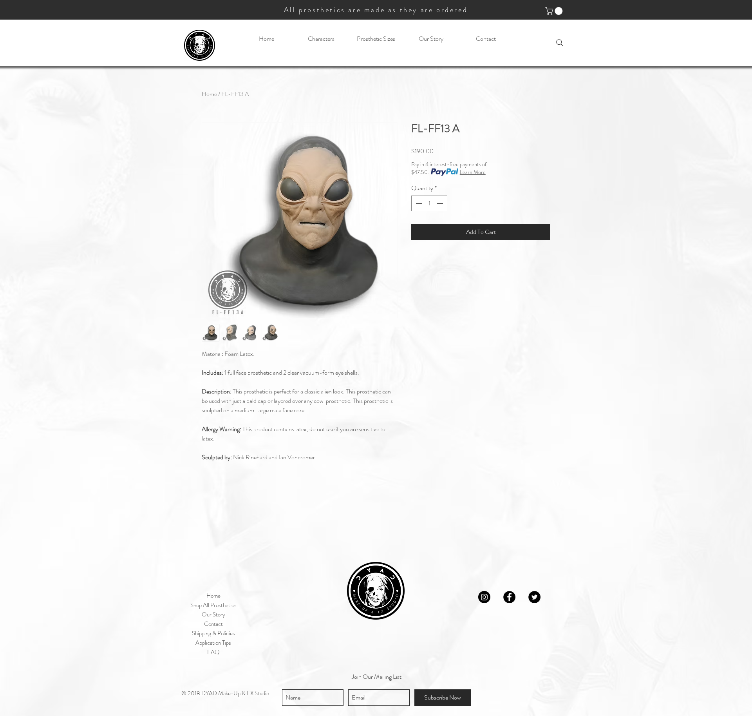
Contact (213, 624)
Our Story (213, 614)
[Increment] (440, 203)
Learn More (473, 172)
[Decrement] (417, 203)
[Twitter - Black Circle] (534, 597)
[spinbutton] (429, 203)
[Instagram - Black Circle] (484, 597)
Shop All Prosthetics (213, 605)
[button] (554, 11)
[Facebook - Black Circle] (509, 597)
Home (209, 93)
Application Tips (213, 642)
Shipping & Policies (213, 633)
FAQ (213, 652)
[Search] (559, 42)
